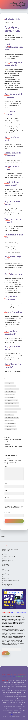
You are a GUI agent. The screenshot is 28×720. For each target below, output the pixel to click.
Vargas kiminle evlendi (10, 426)
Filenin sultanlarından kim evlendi (12, 409)
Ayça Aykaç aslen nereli (10, 385)
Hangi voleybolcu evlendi (10, 411)
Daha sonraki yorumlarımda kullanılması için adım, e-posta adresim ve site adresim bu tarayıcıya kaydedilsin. (14, 508)
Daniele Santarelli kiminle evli (11, 403)
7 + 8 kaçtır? (7, 512)
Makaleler (10, 379)
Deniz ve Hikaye (19, 3)
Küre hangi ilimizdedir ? (7, 584)
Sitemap (2, 536)
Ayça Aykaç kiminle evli (10, 391)
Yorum (6, 466)
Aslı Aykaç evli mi (9, 383)
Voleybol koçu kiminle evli (10, 429)
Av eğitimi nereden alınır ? (7, 560)
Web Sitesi (7, 497)
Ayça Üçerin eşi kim (9, 397)
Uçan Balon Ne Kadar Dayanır (13, 446)
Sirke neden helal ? (6, 576)
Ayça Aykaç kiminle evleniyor (11, 388)
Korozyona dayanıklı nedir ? (8, 553)
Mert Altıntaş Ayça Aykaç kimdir (11, 417)
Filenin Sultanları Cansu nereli (11, 406)
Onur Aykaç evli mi (9, 420)
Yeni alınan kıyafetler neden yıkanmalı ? (10, 549)
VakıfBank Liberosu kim (10, 423)
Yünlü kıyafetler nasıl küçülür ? (8, 573)
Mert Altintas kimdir (9, 414)
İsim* (6, 483)
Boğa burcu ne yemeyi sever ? (8, 556)
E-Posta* (6, 490)
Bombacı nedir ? (5, 564)
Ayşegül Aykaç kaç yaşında (11, 400)
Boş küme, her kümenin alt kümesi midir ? (10, 580)
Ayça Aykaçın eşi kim (9, 394)
